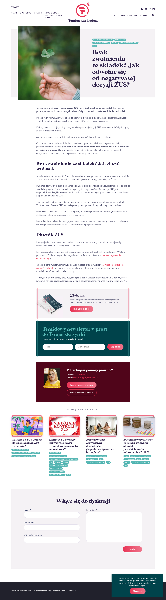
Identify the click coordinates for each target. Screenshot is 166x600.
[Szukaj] (153, 15)
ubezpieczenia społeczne (128, 43)
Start (14, 13)
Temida (65, 462)
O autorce (25, 13)
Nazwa (27, 510)
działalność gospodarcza (103, 40)
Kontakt (144, 15)
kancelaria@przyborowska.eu (85, 377)
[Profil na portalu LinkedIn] (154, 9)
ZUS (94, 46)
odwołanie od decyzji (101, 43)
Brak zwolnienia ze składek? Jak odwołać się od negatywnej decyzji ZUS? (116, 68)
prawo (36, 453)
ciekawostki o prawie (20, 450)
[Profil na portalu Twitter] (146, 9)
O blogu (37, 13)
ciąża (126, 456)
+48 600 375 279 (82, 374)
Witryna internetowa (33, 535)
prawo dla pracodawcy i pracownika (63, 459)
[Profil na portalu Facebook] (142, 9)
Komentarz (91, 510)
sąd (51, 462)
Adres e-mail (30, 522)
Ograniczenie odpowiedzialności (49, 590)
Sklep (116, 15)
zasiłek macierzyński (57, 475)
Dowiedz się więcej (137, 585)
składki (114, 43)
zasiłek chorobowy (57, 472)
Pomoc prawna (129, 15)
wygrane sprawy (56, 468)
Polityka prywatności (21, 590)
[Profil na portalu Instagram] (150, 9)
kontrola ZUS (120, 40)
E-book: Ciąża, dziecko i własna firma (53, 15)
